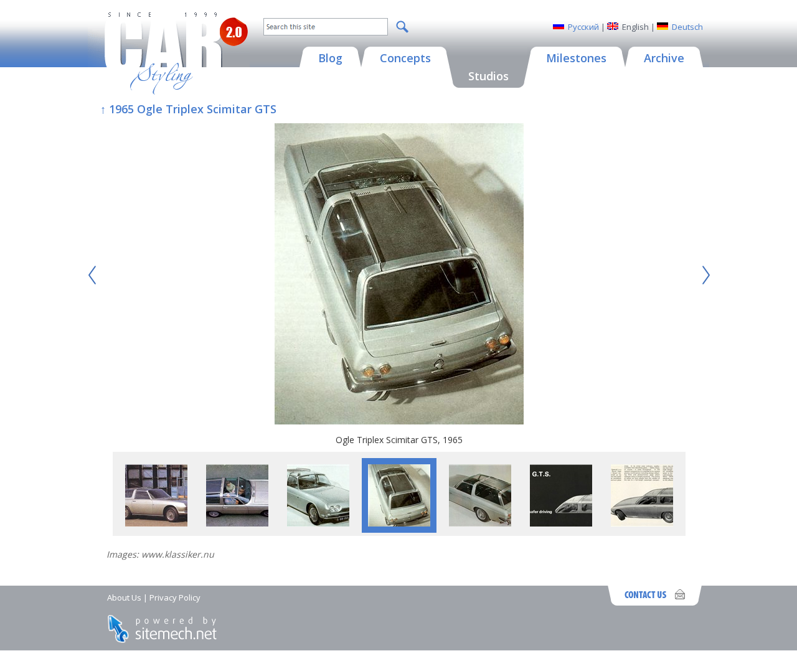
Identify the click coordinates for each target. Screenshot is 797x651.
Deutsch (687, 26)
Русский (583, 26)
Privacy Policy (174, 597)
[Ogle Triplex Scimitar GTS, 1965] (399, 275)
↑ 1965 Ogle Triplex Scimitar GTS (188, 108)
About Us (124, 597)
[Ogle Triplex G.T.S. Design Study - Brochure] (561, 523)
